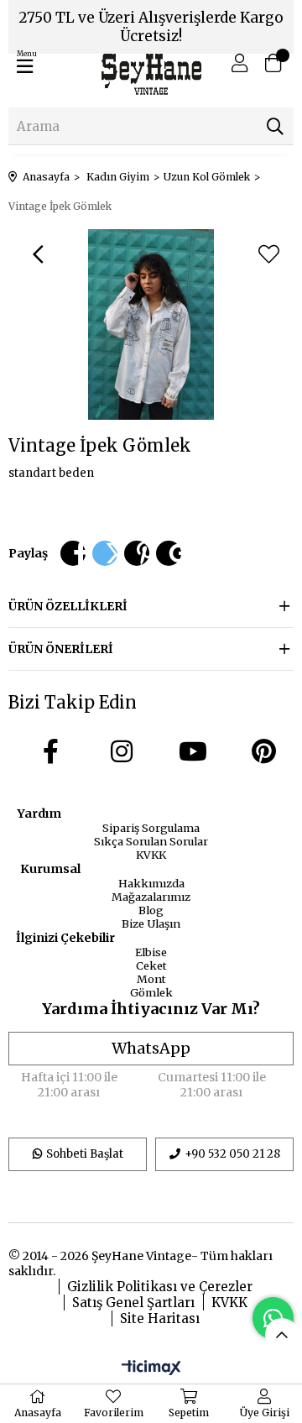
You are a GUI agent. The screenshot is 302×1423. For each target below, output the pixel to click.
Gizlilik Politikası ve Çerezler (160, 1287)
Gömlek (151, 992)
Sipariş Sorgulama (151, 827)
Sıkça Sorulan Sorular (151, 841)
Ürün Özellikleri (68, 606)
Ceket (151, 965)
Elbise (151, 952)
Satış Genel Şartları (133, 1303)
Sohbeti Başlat (84, 1154)
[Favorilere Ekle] (268, 254)
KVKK (151, 854)
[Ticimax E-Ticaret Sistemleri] (151, 1368)
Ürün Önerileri (60, 649)
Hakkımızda (151, 883)
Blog (151, 910)
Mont (151, 979)
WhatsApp (151, 1048)
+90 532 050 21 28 (232, 1154)
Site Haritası (160, 1318)
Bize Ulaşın (151, 923)
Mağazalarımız (151, 896)
